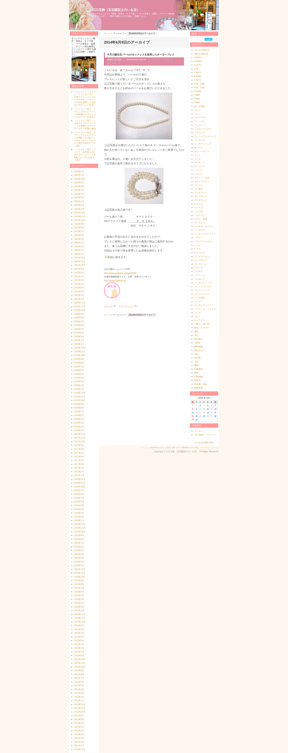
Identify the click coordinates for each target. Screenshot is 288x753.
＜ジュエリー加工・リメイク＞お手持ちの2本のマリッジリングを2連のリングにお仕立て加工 (85, 154)
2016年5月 (79, 505)
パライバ (198, 237)
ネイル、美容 (200, 219)
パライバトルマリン (204, 241)
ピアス (197, 249)
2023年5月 (79, 194)
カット (197, 155)
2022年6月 (79, 235)
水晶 (196, 361)
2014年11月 (79, 573)
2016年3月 (79, 513)
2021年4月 (79, 287)
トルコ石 (198, 211)
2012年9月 (79, 670)
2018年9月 (79, 404)
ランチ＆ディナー (203, 305)
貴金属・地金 (200, 384)
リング (197, 312)
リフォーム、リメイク (160, 60)
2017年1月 (79, 475)
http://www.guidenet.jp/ (115, 280)
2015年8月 (79, 539)
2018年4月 (79, 423)
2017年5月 (79, 460)
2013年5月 (79, 640)
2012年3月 (79, 693)
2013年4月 (79, 644)
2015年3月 (79, 558)
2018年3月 (79, 426)
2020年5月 (79, 329)
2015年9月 (79, 535)
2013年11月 (79, 618)
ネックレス (199, 222)
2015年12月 (79, 524)
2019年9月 (79, 359)
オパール (198, 147)
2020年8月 (79, 317)
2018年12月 (79, 393)
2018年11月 (79, 396)
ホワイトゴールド (203, 286)
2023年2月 (79, 205)
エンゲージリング (203, 144)
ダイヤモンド (200, 200)
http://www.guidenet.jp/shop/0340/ (120, 273)
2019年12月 (79, 347)
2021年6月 (79, 280)
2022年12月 (79, 212)
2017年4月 (79, 464)
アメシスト (199, 121)
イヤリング (199, 132)
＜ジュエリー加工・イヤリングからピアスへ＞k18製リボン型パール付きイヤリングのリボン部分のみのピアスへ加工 (85, 139)
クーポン (198, 431)
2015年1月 (79, 565)
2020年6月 (79, 325)
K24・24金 (199, 87)
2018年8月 (79, 408)
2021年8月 (79, 272)
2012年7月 (79, 678)
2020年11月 (79, 306)
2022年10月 (79, 220)
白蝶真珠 (198, 369)
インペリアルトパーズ (205, 136)
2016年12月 (79, 479)
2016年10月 (79, 486)
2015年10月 (79, 531)
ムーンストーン (201, 294)
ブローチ (198, 267)
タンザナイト (200, 192)
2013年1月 (79, 655)
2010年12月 (79, 749)
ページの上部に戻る (204, 442)
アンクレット (200, 125)
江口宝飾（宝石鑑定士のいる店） (116, 10)
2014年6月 (79, 592)
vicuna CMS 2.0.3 (173, 448)
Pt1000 (197, 91)
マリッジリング (201, 290)
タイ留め (198, 189)
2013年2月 (79, 652)
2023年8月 (79, 186)
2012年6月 (79, 682)
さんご (197, 110)
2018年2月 (79, 430)
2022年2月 (79, 250)
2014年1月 (79, 610)
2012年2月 (79, 697)
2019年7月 (79, 366)
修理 (196, 331)
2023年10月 (79, 179)
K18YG (197, 80)
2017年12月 (79, 434)
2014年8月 (79, 584)
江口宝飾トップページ (205, 435)
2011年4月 (79, 734)
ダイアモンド (200, 196)
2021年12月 (79, 257)
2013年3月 (79, 648)
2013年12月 (79, 614)
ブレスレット (200, 264)
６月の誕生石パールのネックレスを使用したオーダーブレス (140, 54)
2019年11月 (79, 351)
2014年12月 (79, 569)
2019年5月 (79, 374)
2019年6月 (79, 370)
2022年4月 (79, 242)
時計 (196, 354)
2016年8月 (79, 494)
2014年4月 (79, 599)
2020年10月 (79, 310)
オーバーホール (201, 151)
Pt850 (197, 95)
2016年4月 (79, 509)
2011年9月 (79, 715)
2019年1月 (79, 389)
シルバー (198, 174)
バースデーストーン (204, 226)
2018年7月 (79, 411)
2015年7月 (79, 543)
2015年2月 (79, 561)
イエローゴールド (203, 129)
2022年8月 (79, 227)
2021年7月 (79, 276)
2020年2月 (79, 340)
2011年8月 (79, 719)
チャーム (198, 204)
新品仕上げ (199, 350)
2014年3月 (79, 603)
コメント (108, 306)
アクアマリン (200, 117)
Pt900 (197, 99)
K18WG (198, 76)
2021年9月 (79, 269)
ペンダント (199, 279)
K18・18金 (199, 84)
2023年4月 (79, 197)
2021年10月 (79, 265)
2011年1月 (79, 745)
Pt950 (197, 102)
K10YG (197, 65)
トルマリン (199, 215)
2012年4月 (79, 689)
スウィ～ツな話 (201, 177)
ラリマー (198, 301)
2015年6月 (79, 546)
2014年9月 (79, 580)
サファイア (199, 166)
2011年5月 (79, 730)
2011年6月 (79, 727)
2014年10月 (79, 577)
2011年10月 (79, 712)
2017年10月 (79, 441)
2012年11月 (79, 663)
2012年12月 (79, 659)
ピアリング (199, 252)
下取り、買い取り (203, 324)
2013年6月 (79, 637)
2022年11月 (79, 216)
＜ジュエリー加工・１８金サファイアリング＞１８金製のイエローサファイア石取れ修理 (85, 124)
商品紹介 (198, 339)
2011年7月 (79, 723)
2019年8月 (79, 362)
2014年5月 (79, 595)
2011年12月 (79, 704)
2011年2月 (79, 742)
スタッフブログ (201, 181)
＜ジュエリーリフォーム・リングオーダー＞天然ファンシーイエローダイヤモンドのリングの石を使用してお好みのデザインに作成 (85, 98)
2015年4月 (79, 554)
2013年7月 (79, 633)
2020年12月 (79, 302)
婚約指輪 (198, 346)
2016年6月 (79, 501)
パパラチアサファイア (205, 234)
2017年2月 (79, 471)
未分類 (197, 357)
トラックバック (126, 306)
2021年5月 (79, 284)
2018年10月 (79, 400)
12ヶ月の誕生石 (202, 50)
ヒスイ (197, 245)
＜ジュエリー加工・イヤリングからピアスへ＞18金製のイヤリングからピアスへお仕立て (85, 113)
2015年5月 (79, 550)
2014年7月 (79, 588)
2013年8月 (79, 629)
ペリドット (199, 275)
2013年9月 (79, 625)
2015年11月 (79, 528)
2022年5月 (79, 239)
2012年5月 (79, 685)
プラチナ (198, 271)
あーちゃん (111, 63)
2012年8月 (79, 674)
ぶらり (197, 114)
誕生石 (197, 380)
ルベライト (199, 320)
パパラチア (199, 230)
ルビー (197, 316)
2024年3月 (79, 171)
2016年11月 (79, 483)
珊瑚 (196, 365)
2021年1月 (79, 299)
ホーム (107, 33)
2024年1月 (79, 175)
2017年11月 (79, 438)
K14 (196, 69)
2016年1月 (79, 520)
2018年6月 (79, 415)
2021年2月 (79, 295)
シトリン (198, 170)
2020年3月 (79, 336)
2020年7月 (79, 321)
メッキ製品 (199, 297)
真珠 (196, 372)
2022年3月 (79, 246)
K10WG (198, 61)
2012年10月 (79, 667)
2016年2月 (79, 516)
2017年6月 (79, 456)
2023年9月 (79, 182)
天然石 (197, 342)
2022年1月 (79, 254)
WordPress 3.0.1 (157, 448)
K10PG (197, 57)
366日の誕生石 (201, 54)
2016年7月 (79, 498)
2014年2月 (79, 607)
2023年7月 (79, 190)
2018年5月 (79, 419)
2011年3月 (79, 738)
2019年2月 (79, 385)
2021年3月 (79, 291)
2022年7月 (79, 231)
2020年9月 (79, 314)
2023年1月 (79, 209)
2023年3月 (79, 201)
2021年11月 (79, 261)
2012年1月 (79, 700)
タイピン (198, 185)
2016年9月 (79, 490)
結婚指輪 (198, 376)
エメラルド (199, 140)
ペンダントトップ (203, 282)
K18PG (197, 72)
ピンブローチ (200, 260)
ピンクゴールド (201, 256)
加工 (196, 335)
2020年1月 (79, 344)
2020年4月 (79, 332)
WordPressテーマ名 (190, 448)
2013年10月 (79, 622)
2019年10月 (79, 355)
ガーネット (199, 162)
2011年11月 (79, 708)
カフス (197, 159)
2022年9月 (79, 224)
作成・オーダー (201, 327)
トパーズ (198, 207)
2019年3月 (79, 381)
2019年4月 (79, 377)
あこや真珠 (199, 106)
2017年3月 (79, 468)
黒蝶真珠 (198, 388)
